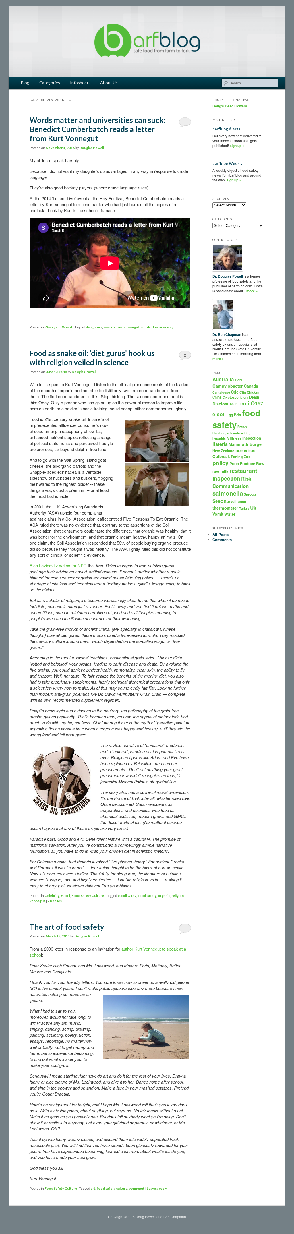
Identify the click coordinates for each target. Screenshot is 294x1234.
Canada (251, 386)
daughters (94, 327)
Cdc (235, 392)
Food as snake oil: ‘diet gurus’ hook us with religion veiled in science (92, 358)
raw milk (220, 471)
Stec (217, 501)
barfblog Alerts (226, 129)
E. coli (65, 895)
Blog (25, 82)
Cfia (242, 392)
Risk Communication (231, 482)
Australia (223, 379)
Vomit (217, 514)
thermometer (225, 508)
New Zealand (223, 450)
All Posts (220, 534)
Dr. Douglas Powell (227, 276)
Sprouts (250, 494)
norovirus (245, 450)
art (93, 1188)
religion (177, 895)
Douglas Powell (91, 148)
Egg (230, 415)
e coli (219, 414)
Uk (253, 507)
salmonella (227, 493)
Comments (222, 539)
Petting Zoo (241, 456)
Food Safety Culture (87, 895)
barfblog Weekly (227, 163)
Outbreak (221, 456)
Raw (260, 463)
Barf (238, 379)
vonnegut (131, 327)
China (217, 397)
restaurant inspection (234, 474)
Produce (247, 463)
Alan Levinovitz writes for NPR (58, 565)
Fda (237, 414)
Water (229, 514)
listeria (220, 444)
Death (254, 397)
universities (113, 327)
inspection (251, 438)
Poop (234, 463)
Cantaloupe (221, 392)
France (242, 427)
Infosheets (80, 82)
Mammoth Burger (246, 444)
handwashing (240, 433)
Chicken (253, 392)
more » (252, 290)
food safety (147, 895)
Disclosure (223, 404)
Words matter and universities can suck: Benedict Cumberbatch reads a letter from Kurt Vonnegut (97, 129)
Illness (235, 438)
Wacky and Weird (58, 327)
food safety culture (112, 1188)
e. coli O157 (127, 895)
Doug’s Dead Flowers (229, 106)
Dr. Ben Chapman (226, 334)
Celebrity (52, 895)
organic (164, 895)
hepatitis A (220, 438)
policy (220, 463)
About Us (109, 82)
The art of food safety (67, 926)
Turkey (244, 508)
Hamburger (220, 433)
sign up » (237, 145)
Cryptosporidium (235, 397)
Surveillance (235, 501)
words (146, 327)
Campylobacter (227, 386)
